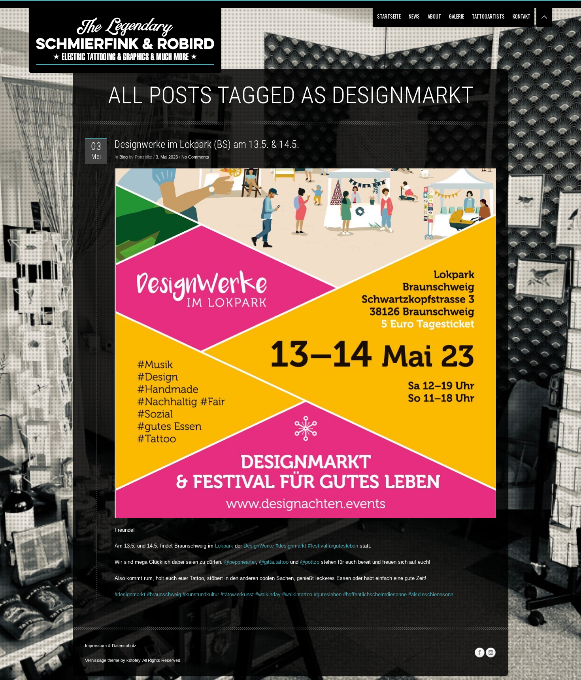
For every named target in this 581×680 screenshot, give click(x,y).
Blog (123, 157)
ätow (230, 594)
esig (125, 594)
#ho (346, 594)
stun (199, 594)
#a (410, 594)
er (254, 562)
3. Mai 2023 (167, 157)
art (249, 562)
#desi (281, 546)
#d (117, 594)
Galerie (456, 16)
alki (266, 594)
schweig (171, 594)
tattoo (305, 594)
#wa (286, 594)
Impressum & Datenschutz (110, 645)
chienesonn (440, 594)
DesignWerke (258, 546)
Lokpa (222, 546)
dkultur (211, 594)
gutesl (323, 594)
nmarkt (138, 594)
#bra (152, 594)
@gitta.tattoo (274, 562)
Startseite (389, 16)
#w (258, 594)
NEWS (414, 16)
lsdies (420, 594)
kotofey (133, 660)
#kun (187, 594)
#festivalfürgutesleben (333, 546)
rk (231, 546)
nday (275, 594)
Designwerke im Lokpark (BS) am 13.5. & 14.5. (207, 144)
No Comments (195, 157)
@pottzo (309, 562)
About (434, 16)
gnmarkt (298, 546)
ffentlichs (361, 594)
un (159, 594)
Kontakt (521, 16)
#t (222, 594)
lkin (295, 594)
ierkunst (245, 594)
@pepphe (234, 562)
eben (335, 594)
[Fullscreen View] (544, 13)
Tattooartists (488, 16)
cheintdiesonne (389, 594)
